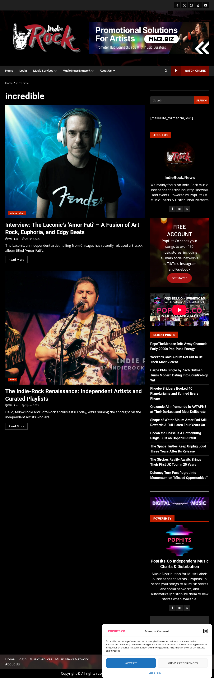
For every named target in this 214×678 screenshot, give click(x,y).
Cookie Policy (155, 672)
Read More (16, 260)
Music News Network (76, 70)
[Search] (166, 71)
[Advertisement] (149, 37)
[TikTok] (198, 5)
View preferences (183, 663)
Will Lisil (13, 239)
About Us (106, 70)
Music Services (43, 70)
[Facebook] (177, 5)
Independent (17, 213)
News (13, 379)
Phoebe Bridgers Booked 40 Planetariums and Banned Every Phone (174, 393)
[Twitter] (184, 5)
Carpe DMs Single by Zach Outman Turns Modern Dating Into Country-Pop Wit (179, 375)
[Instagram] (191, 5)
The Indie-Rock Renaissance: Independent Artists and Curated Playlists (75, 328)
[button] (206, 631)
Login (23, 70)
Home (9, 70)
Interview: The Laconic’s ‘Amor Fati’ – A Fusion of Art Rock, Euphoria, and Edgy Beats (75, 161)
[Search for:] (172, 100)
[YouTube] (206, 5)
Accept (131, 663)
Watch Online (195, 70)
